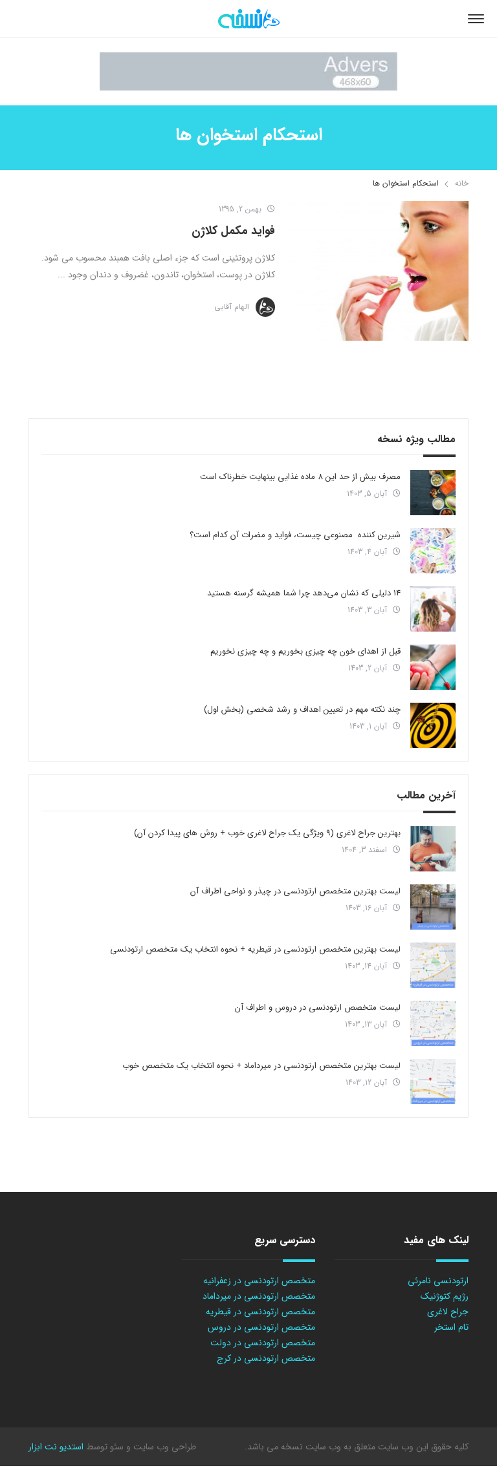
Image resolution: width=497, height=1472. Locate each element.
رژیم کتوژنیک (445, 1296)
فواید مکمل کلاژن (233, 231)
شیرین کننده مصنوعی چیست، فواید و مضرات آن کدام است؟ (295, 535)
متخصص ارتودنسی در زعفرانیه (259, 1281)
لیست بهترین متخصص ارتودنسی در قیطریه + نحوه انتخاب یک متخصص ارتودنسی (255, 949)
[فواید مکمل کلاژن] (378, 271)
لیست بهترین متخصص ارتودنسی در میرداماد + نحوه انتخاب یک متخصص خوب (261, 1065)
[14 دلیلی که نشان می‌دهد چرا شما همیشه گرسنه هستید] (433, 609)
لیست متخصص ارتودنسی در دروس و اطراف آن (318, 1007)
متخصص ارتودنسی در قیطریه (260, 1312)
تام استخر (451, 1327)
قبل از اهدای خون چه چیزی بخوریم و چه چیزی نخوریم (305, 651)
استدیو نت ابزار (55, 1447)
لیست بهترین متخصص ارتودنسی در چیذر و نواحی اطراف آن (295, 891)
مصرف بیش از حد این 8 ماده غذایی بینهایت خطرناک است (300, 477)
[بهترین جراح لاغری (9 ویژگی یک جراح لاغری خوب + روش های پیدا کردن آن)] (433, 848)
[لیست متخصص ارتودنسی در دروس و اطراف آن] (433, 1023)
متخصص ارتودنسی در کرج (266, 1358)
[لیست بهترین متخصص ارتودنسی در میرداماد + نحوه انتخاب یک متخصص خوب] (433, 1081)
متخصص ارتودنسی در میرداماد (259, 1296)
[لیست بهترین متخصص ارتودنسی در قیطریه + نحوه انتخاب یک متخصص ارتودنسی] (433, 965)
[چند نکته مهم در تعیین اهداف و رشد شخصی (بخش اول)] (433, 725)
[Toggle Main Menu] (476, 19)
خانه (462, 183)
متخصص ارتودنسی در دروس (261, 1327)
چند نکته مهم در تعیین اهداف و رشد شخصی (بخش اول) (302, 709)
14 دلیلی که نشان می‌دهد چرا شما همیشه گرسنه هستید (304, 593)
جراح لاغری (448, 1312)
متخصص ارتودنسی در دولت (262, 1343)
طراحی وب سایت (163, 1447)
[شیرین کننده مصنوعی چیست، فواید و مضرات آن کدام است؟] (433, 550)
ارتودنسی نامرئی (438, 1281)
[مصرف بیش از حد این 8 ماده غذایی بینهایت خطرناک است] (433, 492)
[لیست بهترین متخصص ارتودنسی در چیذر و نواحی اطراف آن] (433, 907)
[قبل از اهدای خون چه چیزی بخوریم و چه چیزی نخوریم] (433, 667)
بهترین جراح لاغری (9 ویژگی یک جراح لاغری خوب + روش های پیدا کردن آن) (267, 833)
